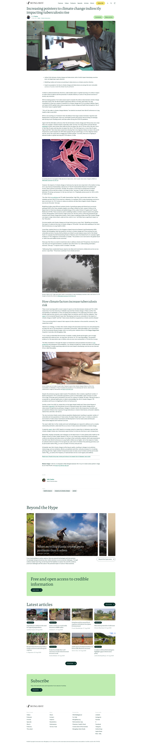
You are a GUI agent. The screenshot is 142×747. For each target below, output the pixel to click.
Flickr (63, 389)
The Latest (30, 729)
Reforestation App (77, 722)
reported (51, 406)
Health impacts (48, 491)
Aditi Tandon (50, 479)
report (44, 316)
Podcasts (73, 3)
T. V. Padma (34, 16)
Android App (98, 729)
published (45, 126)
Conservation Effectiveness (80, 726)
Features (60, 3)
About (51, 715)
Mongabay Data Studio (78, 729)
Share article (108, 17)
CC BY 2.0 (55, 180)
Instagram (98, 717)
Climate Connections (45, 18)
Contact (52, 717)
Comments (98, 17)
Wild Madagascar (77, 715)
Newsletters (53, 722)
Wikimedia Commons (47, 180)
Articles (86, 3)
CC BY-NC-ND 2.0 (63, 465)
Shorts (92, 3)
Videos (67, 3)
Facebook (98, 724)
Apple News (98, 731)
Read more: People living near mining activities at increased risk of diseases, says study (66, 456)
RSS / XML (98, 733)
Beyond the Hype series (105, 559)
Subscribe (100, 3)
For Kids (74, 717)
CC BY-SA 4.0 (72, 296)
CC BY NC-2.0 (69, 389)
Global (39, 18)
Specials (80, 3)
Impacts (52, 719)
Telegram (98, 726)
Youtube (97, 719)
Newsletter (36, 690)
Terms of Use (53, 726)
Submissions (53, 724)
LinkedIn (97, 715)
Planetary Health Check (79, 724)
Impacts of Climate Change (62, 491)
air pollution (54, 197)
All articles (109, 604)
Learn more (36, 590)
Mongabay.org (76, 719)
